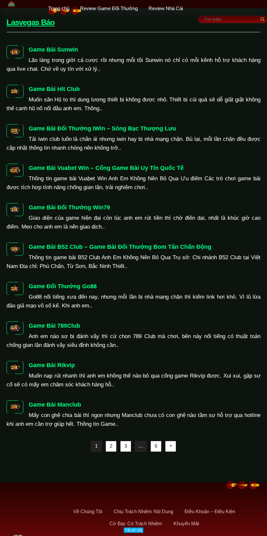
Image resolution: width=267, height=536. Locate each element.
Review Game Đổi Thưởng (109, 8)
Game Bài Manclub (55, 404)
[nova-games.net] (28, 4)
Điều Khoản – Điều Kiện (210, 511)
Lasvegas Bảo (31, 22)
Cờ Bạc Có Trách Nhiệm (135, 523)
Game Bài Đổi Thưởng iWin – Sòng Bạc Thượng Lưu (102, 128)
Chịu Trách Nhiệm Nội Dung (143, 511)
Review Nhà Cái (165, 8)
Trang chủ (58, 8)
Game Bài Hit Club (54, 89)
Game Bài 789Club (54, 325)
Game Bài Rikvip (52, 365)
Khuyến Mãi (186, 523)
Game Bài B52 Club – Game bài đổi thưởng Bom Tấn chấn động (120, 247)
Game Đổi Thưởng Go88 (63, 286)
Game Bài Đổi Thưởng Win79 (69, 207)
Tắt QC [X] (133, 530)
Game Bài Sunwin (53, 49)
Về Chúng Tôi (87, 511)
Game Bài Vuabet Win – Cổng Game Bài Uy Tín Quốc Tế (106, 168)
